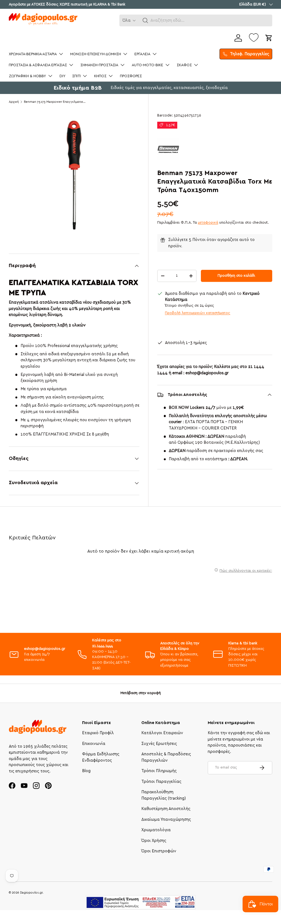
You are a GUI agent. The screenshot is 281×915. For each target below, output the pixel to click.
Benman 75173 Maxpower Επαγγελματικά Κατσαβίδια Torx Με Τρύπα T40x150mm (55, 101)
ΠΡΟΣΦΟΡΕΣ (131, 76)
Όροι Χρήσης (153, 841)
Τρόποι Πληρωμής (159, 771)
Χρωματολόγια (156, 830)
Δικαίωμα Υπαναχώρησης (166, 819)
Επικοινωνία (93, 744)
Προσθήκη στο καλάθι (236, 276)
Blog (86, 771)
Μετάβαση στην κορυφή (140, 693)
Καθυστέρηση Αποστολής (165, 809)
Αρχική (14, 101)
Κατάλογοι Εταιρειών (162, 733)
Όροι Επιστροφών (158, 851)
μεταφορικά (208, 222)
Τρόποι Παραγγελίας (161, 782)
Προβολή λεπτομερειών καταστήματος (197, 313)
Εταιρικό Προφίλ (98, 733)
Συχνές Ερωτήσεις (159, 744)
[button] (145, 20)
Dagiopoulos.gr (31, 892)
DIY (63, 76)
